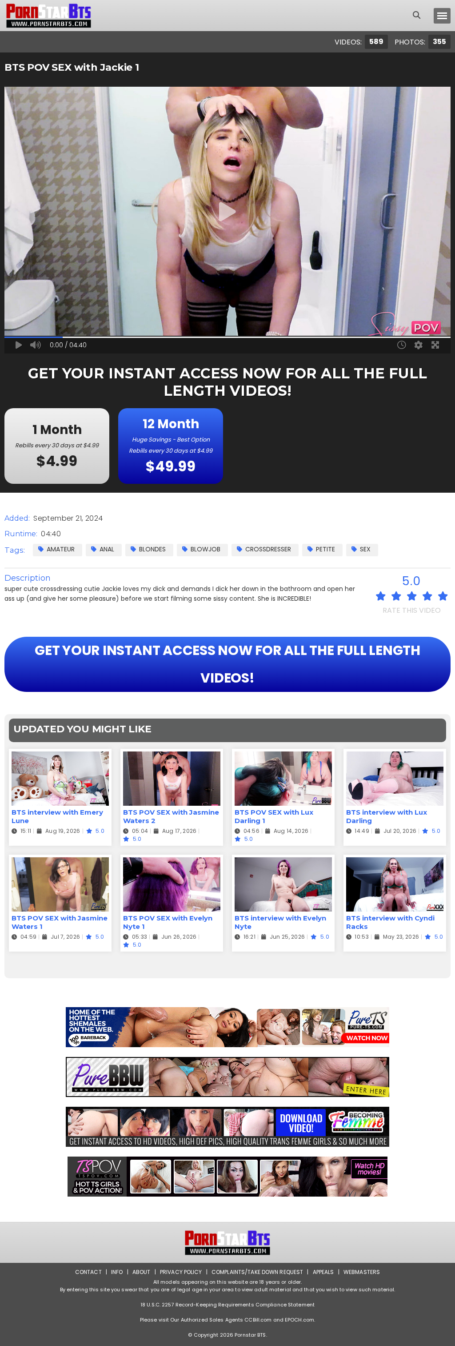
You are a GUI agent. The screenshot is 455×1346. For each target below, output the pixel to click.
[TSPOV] (227, 1177)
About (141, 1272)
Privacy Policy (181, 1272)
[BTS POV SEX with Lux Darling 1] (283, 757)
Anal (107, 549)
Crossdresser (268, 549)
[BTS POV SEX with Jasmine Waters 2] (171, 757)
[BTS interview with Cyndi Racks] (394, 863)
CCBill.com (257, 1319)
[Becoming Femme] (227, 1127)
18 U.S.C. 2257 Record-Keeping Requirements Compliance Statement (227, 1304)
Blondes (152, 549)
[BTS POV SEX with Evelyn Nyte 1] (171, 863)
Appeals (323, 1272)
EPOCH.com (299, 1319)
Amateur (61, 549)
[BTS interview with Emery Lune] (60, 757)
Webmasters (361, 1272)
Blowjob (205, 549)
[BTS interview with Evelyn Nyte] (283, 863)
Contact (88, 1272)
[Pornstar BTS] (48, 15)
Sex (365, 549)
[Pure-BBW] (227, 1077)
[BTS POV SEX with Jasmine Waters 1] (60, 863)
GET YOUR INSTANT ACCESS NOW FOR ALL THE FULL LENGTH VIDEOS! (227, 664)
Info (117, 1272)
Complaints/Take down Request (257, 1272)
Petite (325, 549)
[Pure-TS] (227, 1027)
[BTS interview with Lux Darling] (394, 757)
